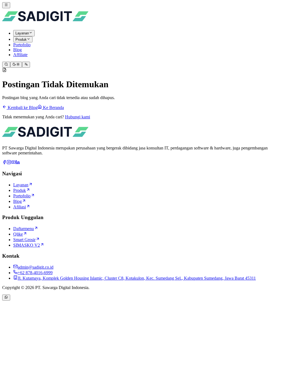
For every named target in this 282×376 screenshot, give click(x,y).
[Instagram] (9, 162)
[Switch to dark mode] (16, 65)
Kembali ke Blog (22, 107)
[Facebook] (4, 162)
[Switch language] (26, 65)
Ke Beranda (53, 107)
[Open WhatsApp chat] (6, 298)
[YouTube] (13, 162)
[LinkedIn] (17, 162)
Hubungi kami (77, 117)
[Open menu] (6, 5)
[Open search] (6, 65)
